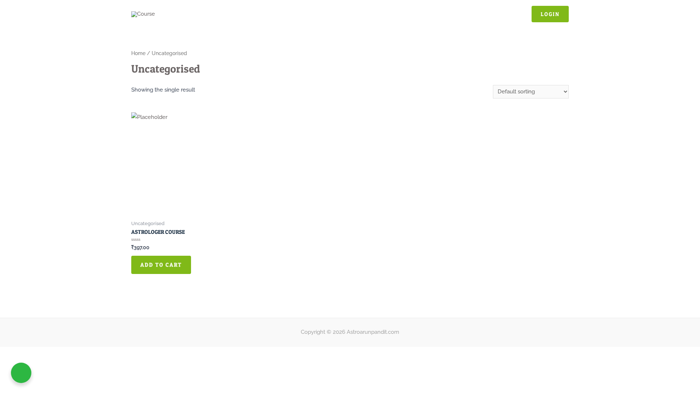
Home (138, 53)
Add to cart (161, 264)
